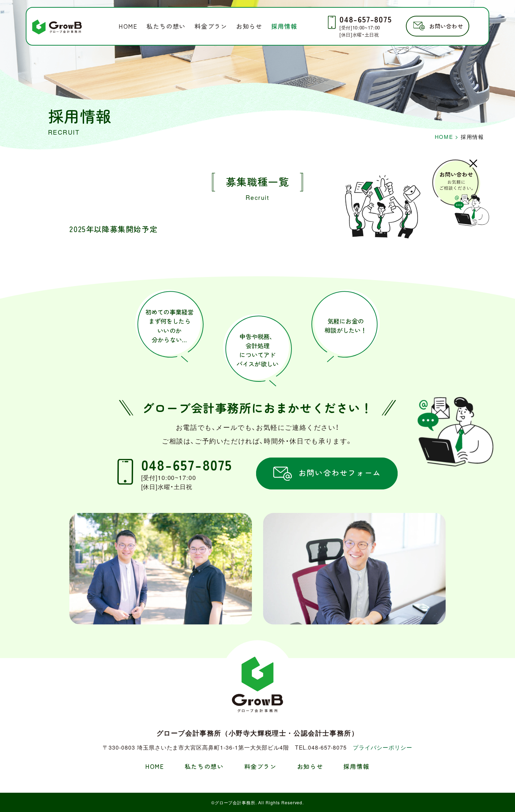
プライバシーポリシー (382, 747)
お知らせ (249, 26)
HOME (128, 26)
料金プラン (210, 26)
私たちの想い (166, 26)
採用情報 (284, 26)
